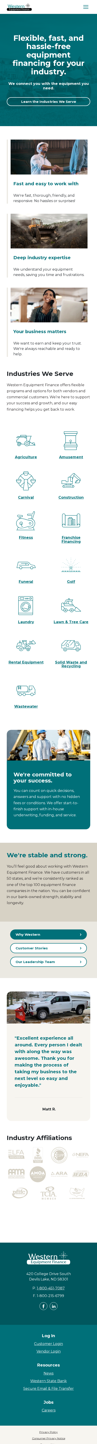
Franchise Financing (71, 539)
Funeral (26, 582)
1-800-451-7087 (51, 1288)
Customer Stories (32, 948)
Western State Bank (48, 1381)
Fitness (26, 537)
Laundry (26, 622)
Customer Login (48, 1344)
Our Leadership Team (35, 962)
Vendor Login (49, 1351)
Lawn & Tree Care (71, 622)
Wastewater (26, 706)
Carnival (26, 497)
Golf (71, 582)
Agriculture (26, 457)
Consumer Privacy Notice (48, 1438)
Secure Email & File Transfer (48, 1388)
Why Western (28, 934)
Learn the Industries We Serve (48, 101)
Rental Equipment (26, 662)
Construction (71, 497)
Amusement (71, 457)
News (48, 1373)
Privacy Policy (48, 1432)
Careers (48, 1410)
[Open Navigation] (85, 6)
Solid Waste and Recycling (71, 664)
